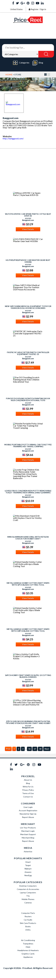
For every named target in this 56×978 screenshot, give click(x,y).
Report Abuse (28, 817)
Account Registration (28, 810)
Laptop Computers (28, 892)
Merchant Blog (28, 838)
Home (8, 74)
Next (47, 749)
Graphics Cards (28, 954)
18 (40, 749)
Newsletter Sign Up (28, 814)
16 (29, 749)
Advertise (28, 851)
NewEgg (28, 875)
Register (34, 9)
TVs (28, 896)
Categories (24, 62)
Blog (41, 62)
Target (28, 865)
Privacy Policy (28, 790)
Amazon (28, 872)
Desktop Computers (28, 886)
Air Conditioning (28, 940)
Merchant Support (28, 834)
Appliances (28, 957)
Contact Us (28, 797)
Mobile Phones (28, 899)
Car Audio (28, 920)
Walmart (28, 869)
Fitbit (28, 947)
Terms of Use (28, 793)
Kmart (28, 862)
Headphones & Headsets (28, 950)
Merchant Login (28, 831)
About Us (28, 780)
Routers (28, 916)
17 (35, 749)
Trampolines (28, 943)
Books (28, 926)
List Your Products (28, 827)
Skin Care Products (28, 923)
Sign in (43, 9)
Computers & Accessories (28, 889)
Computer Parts (28, 913)
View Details (28, 229)
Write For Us (28, 786)
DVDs (28, 930)
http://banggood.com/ (13, 138)
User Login (28, 807)
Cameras (28, 902)
